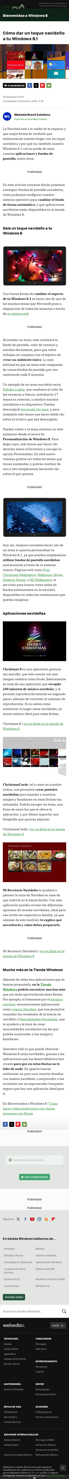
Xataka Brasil (11, 1444)
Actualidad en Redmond (18, 1262)
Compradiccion (12, 1422)
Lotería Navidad (24, 1009)
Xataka (8, 1344)
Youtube (32, 1218)
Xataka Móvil (11, 1349)
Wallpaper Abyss (50, 575)
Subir (55, 1325)
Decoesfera (10, 1417)
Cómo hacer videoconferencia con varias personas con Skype (30, 1108)
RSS (46, 1218)
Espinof (40, 1371)
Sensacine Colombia (47, 1449)
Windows (9, 1248)
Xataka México (12, 1439)
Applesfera (10, 1353)
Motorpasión (43, 1389)
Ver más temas (14, 1297)
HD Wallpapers (41, 580)
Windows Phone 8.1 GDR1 (50, 1279)
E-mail (48, 85)
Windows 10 (43, 1286)
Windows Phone (13, 1255)
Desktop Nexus (14, 580)
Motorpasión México (47, 1454)
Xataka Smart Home (15, 1358)
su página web (18, 314)
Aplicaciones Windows (49, 1262)
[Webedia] (14, 1327)
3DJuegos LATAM (45, 1439)
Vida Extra (41, 1349)
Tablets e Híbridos (46, 1255)
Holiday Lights (14, 389)
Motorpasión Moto (46, 1394)
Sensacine (41, 1366)
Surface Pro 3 (12, 1279)
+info (64, 5)
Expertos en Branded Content (30, 119)
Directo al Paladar (14, 1389)
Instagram (39, 1218)
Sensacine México (46, 1444)
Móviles (40, 1248)
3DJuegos (41, 1344)
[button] (31, 114)
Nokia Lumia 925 (45, 1269)
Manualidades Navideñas (38, 1019)
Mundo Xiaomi (12, 1363)
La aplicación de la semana (14, 1270)
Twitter (36, 85)
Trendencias (11, 1412)
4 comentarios (16, 85)
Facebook (29, 85)
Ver (36, 1177)
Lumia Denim (11, 1286)
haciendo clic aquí (34, 409)
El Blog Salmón (44, 1412)
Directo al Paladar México (18, 1454)
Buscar (64, 1311)
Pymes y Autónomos (47, 1417)
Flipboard (42, 85)
